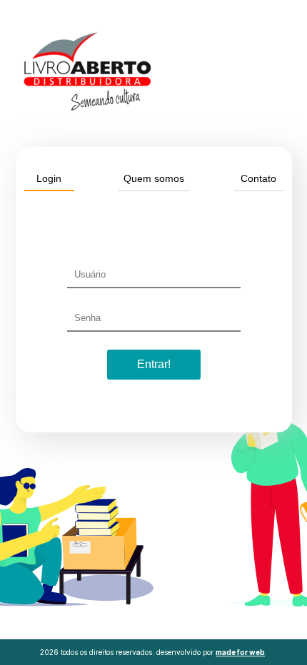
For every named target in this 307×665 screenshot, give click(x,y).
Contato (258, 178)
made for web (240, 652)
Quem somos (154, 178)
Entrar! (154, 364)
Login (48, 178)
